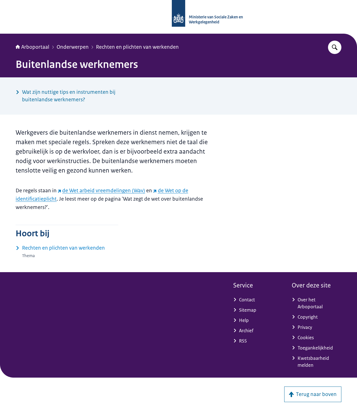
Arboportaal (35, 47)
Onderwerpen (73, 47)
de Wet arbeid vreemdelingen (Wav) (103, 190)
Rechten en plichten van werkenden (137, 47)
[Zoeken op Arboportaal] (334, 47)
